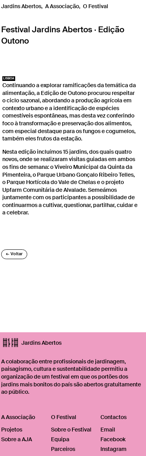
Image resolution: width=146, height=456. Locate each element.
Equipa (60, 439)
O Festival (95, 6)
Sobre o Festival (71, 429)
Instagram (113, 448)
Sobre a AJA (16, 439)
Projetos (11, 429)
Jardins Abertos (21, 6)
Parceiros (63, 448)
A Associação (62, 6)
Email (107, 429)
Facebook (112, 439)
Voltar (14, 253)
